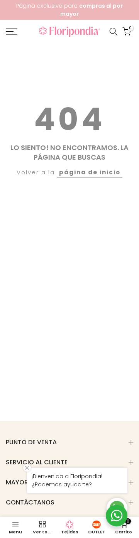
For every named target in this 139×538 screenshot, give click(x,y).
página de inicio (89, 172)
